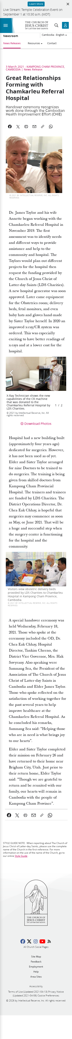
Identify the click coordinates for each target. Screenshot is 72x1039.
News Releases (12, 43)
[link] (9, 815)
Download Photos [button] (37, 423)
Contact (52, 43)
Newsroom (10, 36)
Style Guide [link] (21, 856)
